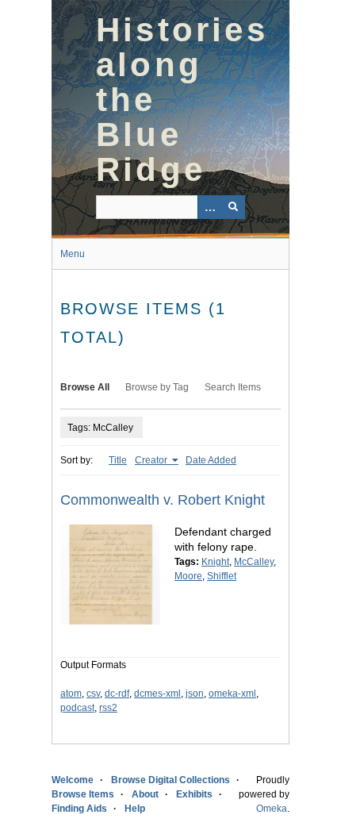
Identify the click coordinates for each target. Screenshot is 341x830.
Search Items (233, 387)
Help (135, 808)
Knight (215, 561)
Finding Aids (79, 808)
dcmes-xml (157, 693)
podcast (77, 707)
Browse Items (83, 794)
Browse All (84, 387)
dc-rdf (117, 693)
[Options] (209, 207)
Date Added (211, 460)
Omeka (271, 808)
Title (118, 460)
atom (71, 693)
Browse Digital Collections (170, 780)
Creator (152, 460)
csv (93, 693)
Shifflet (221, 576)
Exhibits (194, 794)
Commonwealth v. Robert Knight (162, 500)
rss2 (108, 707)
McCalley (254, 561)
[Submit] (233, 207)
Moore (188, 576)
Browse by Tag (157, 387)
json (195, 693)
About (145, 794)
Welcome (73, 780)
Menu (72, 253)
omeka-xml (232, 693)
